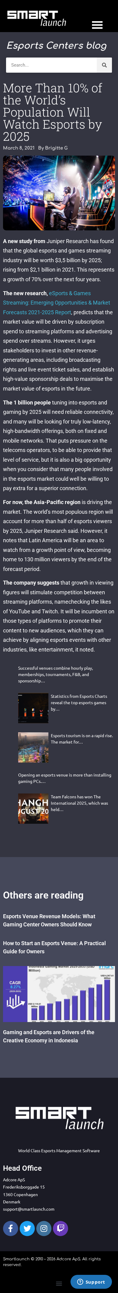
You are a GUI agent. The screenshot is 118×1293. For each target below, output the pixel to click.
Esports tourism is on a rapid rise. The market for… (82, 738)
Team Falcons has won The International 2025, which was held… (79, 803)
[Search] (104, 65)
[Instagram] (43, 1228)
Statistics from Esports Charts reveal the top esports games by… (79, 702)
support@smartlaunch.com (28, 1209)
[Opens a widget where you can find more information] (91, 1282)
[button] (59, 1283)
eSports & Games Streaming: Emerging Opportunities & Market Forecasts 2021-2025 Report (56, 302)
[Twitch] (60, 1228)
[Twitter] (27, 1228)
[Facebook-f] (10, 1228)
